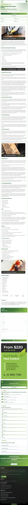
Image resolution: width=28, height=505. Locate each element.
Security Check (3, 336)
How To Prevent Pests (3, 499)
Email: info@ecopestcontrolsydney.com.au (6, 485)
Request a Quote (14, 15)
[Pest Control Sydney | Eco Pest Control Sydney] (2, 1)
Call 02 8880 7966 (14, 13)
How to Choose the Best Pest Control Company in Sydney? (8, 497)
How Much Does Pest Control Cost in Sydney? (6, 492)
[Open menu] (26, 1)
